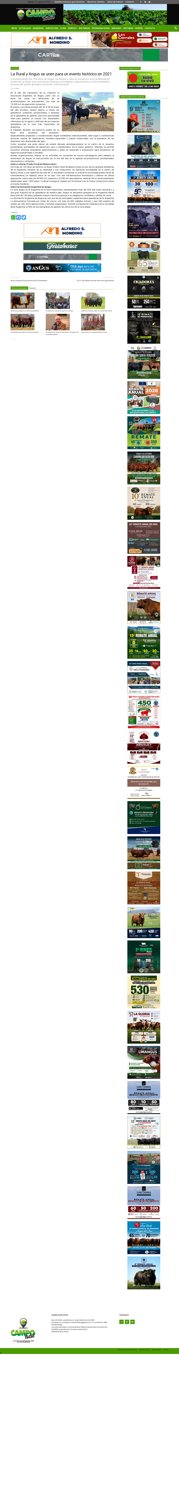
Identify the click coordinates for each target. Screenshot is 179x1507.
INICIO (14, 28)
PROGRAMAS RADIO (101, 28)
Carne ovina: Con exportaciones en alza (94, 332)
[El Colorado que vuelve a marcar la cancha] (27, 322)
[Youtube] (149, 2)
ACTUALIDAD (25, 28)
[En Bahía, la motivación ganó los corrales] (62, 301)
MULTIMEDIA (84, 28)
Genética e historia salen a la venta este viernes (96, 311)
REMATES (72, 28)
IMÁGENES (116, 28)
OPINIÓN (139, 28)
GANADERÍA (38, 28)
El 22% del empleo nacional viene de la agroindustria (95, 280)
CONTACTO (150, 28)
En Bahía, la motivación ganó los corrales (59, 311)
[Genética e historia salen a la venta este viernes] (97, 301)
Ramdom (32, 288)
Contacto (129, 2)
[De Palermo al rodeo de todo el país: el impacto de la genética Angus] (62, 322)
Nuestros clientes (95, 2)
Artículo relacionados (19, 288)
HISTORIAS (128, 28)
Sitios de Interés (115, 2)
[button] (175, 28)
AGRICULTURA (52, 28)
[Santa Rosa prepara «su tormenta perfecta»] (27, 301)
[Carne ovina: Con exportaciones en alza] (97, 322)
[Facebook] (141, 2)
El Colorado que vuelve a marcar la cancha (25, 332)
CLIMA (63, 28)
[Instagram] (145, 2)
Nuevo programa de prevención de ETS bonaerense (29, 280)
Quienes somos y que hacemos (70, 2)
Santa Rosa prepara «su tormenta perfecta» (25, 311)
